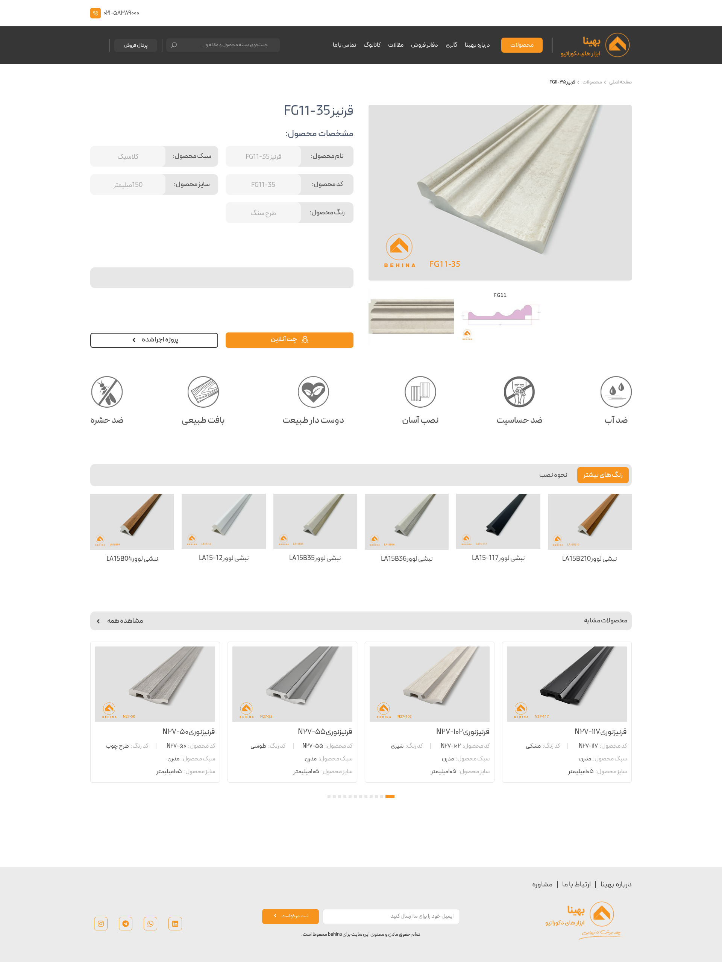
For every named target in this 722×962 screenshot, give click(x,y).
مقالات (395, 45)
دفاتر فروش (424, 45)
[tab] (603, 475)
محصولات (592, 82)
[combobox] (223, 45)
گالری (451, 45)
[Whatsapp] (150, 923)
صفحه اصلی (620, 82)
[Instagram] (101, 923)
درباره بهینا (477, 45)
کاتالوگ (372, 45)
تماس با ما (344, 45)
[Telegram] (125, 923)
